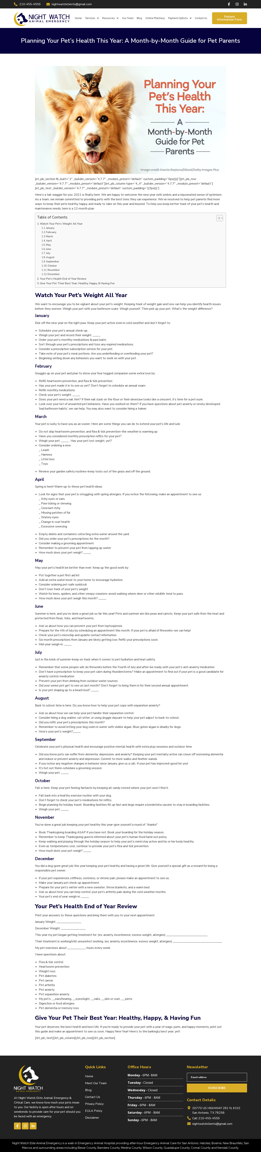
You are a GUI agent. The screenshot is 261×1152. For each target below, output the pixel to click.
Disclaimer (92, 1118)
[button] (92, 18)
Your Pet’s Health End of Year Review (63, 279)
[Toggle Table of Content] (217, 218)
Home (78, 18)
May (48, 245)
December (54, 274)
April (49, 240)
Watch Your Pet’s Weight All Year (61, 224)
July (48, 253)
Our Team (127, 18)
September (52, 261)
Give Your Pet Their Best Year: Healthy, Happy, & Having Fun (77, 283)
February (51, 232)
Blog (139, 18)
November (54, 270)
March (49, 236)
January (50, 228)
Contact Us (201, 18)
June (48, 249)
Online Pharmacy (155, 18)
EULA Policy (93, 1111)
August (50, 257)
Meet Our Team (96, 1083)
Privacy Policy (94, 1104)
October (52, 266)
